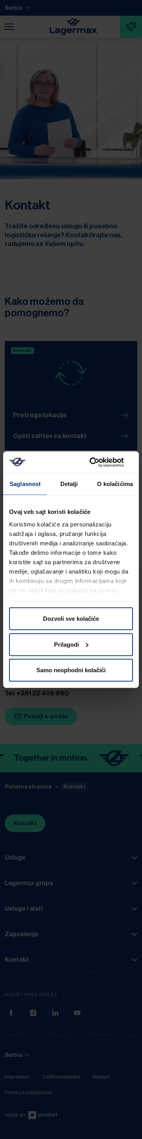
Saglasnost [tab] (25, 484)
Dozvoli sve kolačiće (71, 618)
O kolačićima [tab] (115, 484)
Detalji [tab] (69, 484)
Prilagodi (66, 644)
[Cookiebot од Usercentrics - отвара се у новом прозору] (100, 462)
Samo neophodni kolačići (71, 670)
